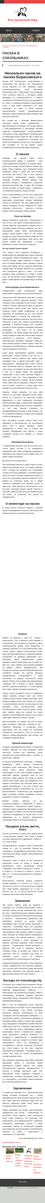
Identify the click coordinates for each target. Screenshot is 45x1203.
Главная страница (10, 45)
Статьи (21, 45)
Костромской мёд (22, 19)
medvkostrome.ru (20, 1187)
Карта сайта (22, 1181)
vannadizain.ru (32, 1187)
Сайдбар (36, 30)
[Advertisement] (22, 538)
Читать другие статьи (12, 1142)
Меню (8, 30)
